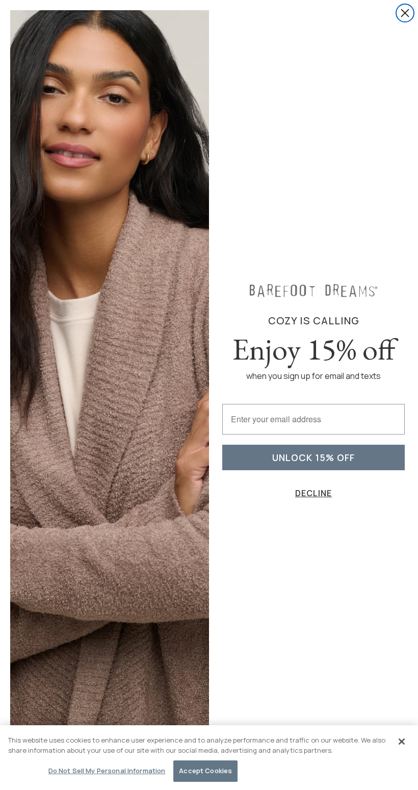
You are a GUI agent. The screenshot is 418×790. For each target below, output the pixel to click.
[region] (209, 757)
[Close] (401, 741)
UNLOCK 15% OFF (313, 457)
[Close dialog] (405, 13)
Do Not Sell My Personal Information (107, 770)
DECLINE (313, 493)
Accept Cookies (205, 770)
